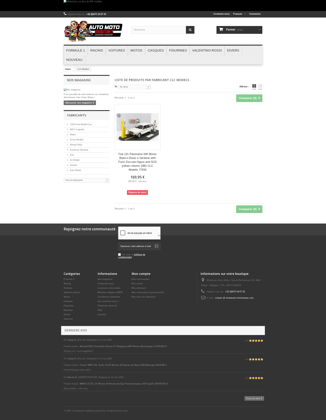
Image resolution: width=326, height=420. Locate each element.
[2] (253, 340)
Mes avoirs (137, 283)
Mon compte (141, 274)
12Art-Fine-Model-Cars (80, 124)
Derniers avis (76, 330)
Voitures (68, 288)
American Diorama (78, 150)
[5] (261, 340)
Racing (67, 283)
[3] (256, 340)
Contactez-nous (221, 14)
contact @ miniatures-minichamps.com (234, 298)
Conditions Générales (109, 297)
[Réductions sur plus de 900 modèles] (163, 5)
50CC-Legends (76, 129)
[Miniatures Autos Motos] (95, 31)
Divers (67, 314)
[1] (250, 340)
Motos (67, 297)
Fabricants (76, 115)
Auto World (75, 170)
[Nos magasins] (87, 89)
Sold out (68, 319)
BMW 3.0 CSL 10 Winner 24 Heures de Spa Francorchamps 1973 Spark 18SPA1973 (123, 383)
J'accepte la (131, 256)
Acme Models (76, 139)
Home (68, 69)
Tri (116, 86)
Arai (71, 155)
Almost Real (75, 144)
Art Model (74, 160)
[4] (259, 340)
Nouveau (68, 310)
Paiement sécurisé (107, 305)
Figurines (69, 305)
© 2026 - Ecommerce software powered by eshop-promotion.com (96, 410)
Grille (254, 89)
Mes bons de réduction (144, 297)
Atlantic (73, 165)
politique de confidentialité (131, 256)
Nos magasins (79, 80)
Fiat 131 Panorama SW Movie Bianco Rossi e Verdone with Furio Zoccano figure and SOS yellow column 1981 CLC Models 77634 (137, 161)
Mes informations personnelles (148, 292)
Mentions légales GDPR (110, 292)
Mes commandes (140, 279)
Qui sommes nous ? (108, 301)
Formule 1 (69, 279)
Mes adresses (139, 288)
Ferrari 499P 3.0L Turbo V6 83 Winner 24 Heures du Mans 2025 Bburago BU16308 (122, 365)
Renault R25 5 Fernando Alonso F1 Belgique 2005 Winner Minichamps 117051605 (122, 346)
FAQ (100, 310)
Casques (68, 301)
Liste (260, 89)
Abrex (72, 134)
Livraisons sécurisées (109, 288)
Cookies (102, 314)
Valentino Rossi (72, 292)
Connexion (255, 14)
